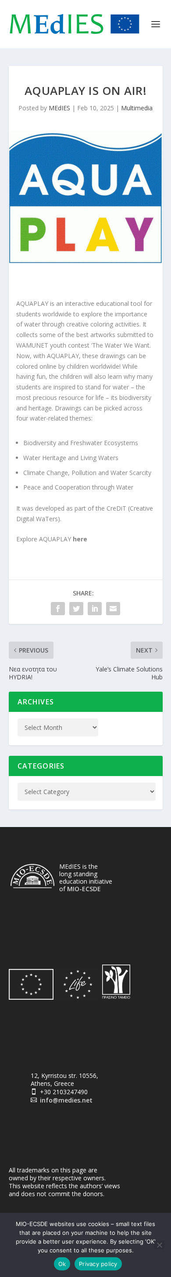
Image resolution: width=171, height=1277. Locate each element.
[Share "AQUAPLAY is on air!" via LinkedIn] (95, 608)
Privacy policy (98, 1263)
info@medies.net (66, 1100)
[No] (159, 1245)
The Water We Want (121, 345)
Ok (62, 1263)
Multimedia (137, 108)
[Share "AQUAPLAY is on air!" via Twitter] (76, 608)
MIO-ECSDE (84, 889)
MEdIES (59, 108)
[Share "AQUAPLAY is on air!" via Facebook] (58, 608)
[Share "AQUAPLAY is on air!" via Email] (113, 608)
